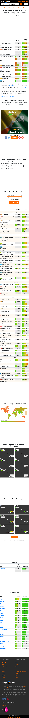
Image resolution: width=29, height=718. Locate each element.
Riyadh (2, 599)
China (17, 662)
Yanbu (2, 615)
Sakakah (2, 632)
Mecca (2, 604)
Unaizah (2, 618)
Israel (17, 673)
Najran (2, 639)
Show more (14, 537)
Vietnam (18, 669)
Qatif (1, 613)
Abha (1, 622)
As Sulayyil (3, 648)
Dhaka (3, 669)
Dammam (2, 608)
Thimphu (2, 568)
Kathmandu (4, 667)
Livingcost (20, 16)
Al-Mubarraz (3, 629)
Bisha (1, 643)
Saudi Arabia (21, 8)
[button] (6, 137)
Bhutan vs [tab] (9, 503)
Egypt (17, 677)
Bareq (2, 636)
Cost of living (21, 1)
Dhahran (2, 625)
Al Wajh (2, 646)
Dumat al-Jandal (4, 641)
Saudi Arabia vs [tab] (18, 503)
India (17, 664)
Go (21, 4)
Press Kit (4, 705)
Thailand (18, 667)
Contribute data (14, 202)
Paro (1, 571)
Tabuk (1, 611)
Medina (2, 606)
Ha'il (1, 627)
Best (27, 1)
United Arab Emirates (21, 671)
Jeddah (2, 601)
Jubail (1, 620)
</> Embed (14, 137)
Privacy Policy (18, 717)
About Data (10, 717)
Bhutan (15, 8)
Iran (16, 675)
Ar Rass (2, 634)
